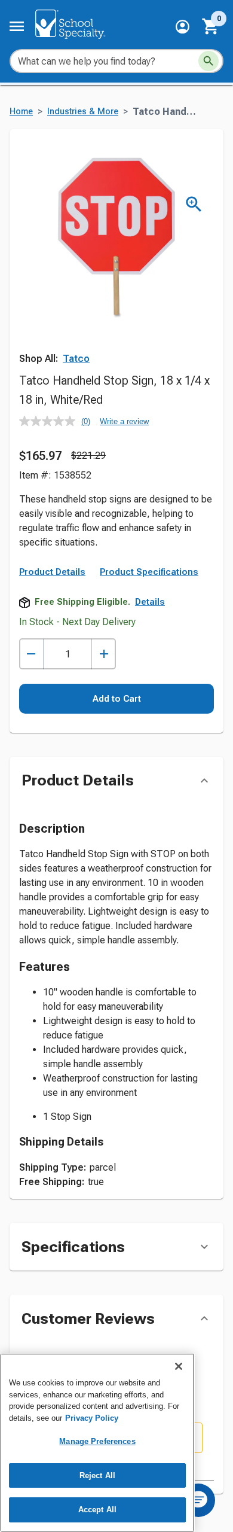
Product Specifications (149, 571)
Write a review (124, 421)
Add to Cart (117, 698)
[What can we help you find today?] (208, 61)
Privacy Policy (91, 1418)
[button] (182, 27)
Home (21, 111)
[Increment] (103, 654)
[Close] (178, 1366)
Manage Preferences (97, 1441)
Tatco (76, 358)
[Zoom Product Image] (194, 204)
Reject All (97, 1475)
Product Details (52, 571)
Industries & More (82, 111)
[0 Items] (210, 26)
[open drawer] (16, 26)
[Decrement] (31, 654)
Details (150, 601)
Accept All (97, 1509)
